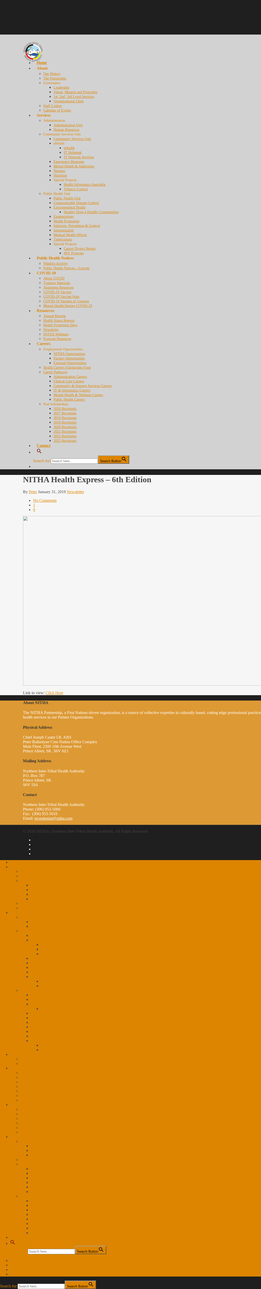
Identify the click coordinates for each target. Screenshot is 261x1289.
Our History (52, 74)
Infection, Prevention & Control (77, 226)
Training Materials (56, 283)
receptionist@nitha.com (53, 818)
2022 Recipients (65, 436)
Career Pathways (55, 372)
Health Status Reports (58, 320)
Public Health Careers (69, 399)
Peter (33, 492)
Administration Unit (68, 125)
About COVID (53, 278)
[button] (12, 1243)
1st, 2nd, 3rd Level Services (74, 97)
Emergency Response (69, 162)
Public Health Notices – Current (66, 268)
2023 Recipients (65, 441)
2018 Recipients (65, 418)
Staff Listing (52, 106)
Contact (43, 445)
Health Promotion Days (60, 325)
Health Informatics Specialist (85, 185)
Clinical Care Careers (69, 381)
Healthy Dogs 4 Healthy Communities (91, 212)
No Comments (45, 500)
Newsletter (51, 330)
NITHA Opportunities (69, 354)
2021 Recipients (65, 431)
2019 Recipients (65, 422)
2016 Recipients (65, 409)
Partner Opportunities (69, 358)
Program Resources (57, 339)
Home (15, 862)
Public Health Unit (67, 198)
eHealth (69, 148)
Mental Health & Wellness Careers (78, 395)
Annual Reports (54, 316)
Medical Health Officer (70, 235)
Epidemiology (64, 217)
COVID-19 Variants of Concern (66, 301)
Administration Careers (70, 377)
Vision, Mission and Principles (75, 92)
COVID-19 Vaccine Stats (61, 297)
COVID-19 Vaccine (57, 292)
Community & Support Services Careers (83, 386)
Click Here (54, 693)
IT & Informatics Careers (72, 390)
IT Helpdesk (73, 152)
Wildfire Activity (33, 1059)
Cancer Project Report (80, 249)
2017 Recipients (65, 413)
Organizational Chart (69, 101)
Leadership (61, 87)
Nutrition (60, 175)
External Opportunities (70, 363)
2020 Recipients (65, 427)
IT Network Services (79, 157)
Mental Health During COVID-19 (67, 306)
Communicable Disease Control (76, 203)
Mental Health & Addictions (74, 166)
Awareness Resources (58, 287)
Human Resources (66, 130)
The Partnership (54, 78)
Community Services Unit (72, 139)
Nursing (59, 171)
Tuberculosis (63, 239)
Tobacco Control (76, 189)
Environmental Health (69, 207)
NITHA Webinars (56, 334)
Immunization (64, 230)
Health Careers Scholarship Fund (67, 367)
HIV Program (74, 253)
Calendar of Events (57, 110)
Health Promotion (66, 221)
